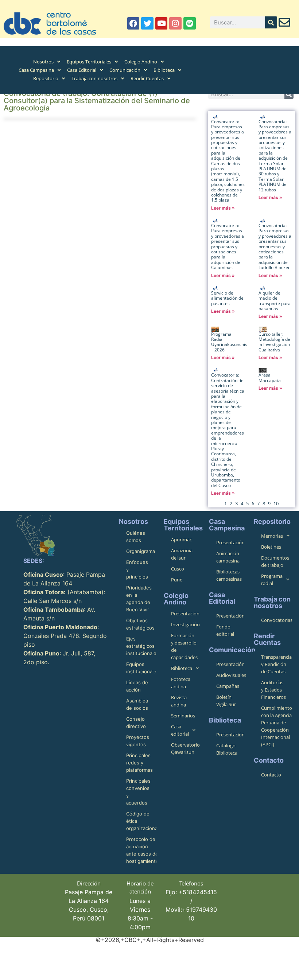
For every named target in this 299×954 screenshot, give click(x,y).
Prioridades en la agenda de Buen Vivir (139, 598)
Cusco (177, 568)
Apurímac (181, 539)
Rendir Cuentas (147, 78)
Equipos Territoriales (89, 61)
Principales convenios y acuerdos (138, 792)
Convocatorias (276, 620)
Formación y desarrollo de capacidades (184, 646)
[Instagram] (175, 23)
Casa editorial (180, 730)
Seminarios (183, 715)
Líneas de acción (137, 686)
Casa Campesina (36, 70)
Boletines (271, 547)
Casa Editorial (81, 70)
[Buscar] (271, 22)
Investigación (185, 624)
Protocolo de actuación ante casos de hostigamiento (141, 850)
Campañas (227, 686)
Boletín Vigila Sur (226, 701)
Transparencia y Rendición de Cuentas (276, 664)
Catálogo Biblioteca (226, 749)
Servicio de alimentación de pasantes (227, 298)
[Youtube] (161, 23)
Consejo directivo (136, 722)
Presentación (185, 613)
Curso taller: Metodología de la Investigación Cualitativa (274, 342)
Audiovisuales (231, 675)
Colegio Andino (140, 61)
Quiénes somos (135, 536)
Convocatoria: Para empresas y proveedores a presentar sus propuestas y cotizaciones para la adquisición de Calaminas (227, 246)
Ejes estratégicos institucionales (141, 646)
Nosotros (43, 61)
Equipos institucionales (141, 667)
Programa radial (272, 580)
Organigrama (140, 551)
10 (276, 503)
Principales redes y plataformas (139, 762)
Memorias (272, 536)
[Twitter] (147, 23)
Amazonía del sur (182, 554)
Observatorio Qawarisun (185, 748)
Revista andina (179, 701)
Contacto (271, 774)
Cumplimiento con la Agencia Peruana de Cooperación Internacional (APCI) (276, 726)
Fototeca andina (180, 683)
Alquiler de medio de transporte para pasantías (275, 301)
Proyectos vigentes (137, 740)
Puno (177, 579)
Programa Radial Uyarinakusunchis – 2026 (229, 342)
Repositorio (45, 78)
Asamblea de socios (137, 704)
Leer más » (223, 208)
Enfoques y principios (137, 569)
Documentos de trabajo (275, 561)
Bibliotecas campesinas (229, 575)
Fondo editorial (225, 630)
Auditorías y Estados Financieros (273, 689)
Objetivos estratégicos (140, 624)
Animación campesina (228, 557)
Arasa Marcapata (270, 377)
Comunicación (124, 70)
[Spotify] (189, 23)
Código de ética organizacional (141, 821)
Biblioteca (164, 70)
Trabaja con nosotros (94, 78)
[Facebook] (133, 23)
